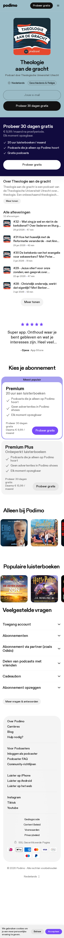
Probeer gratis (41, 5)
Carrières (13, 727)
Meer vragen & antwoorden (21, 701)
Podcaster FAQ (17, 759)
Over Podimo (15, 721)
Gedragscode (32, 819)
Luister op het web (19, 786)
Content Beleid (32, 824)
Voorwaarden (32, 830)
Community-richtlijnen (21, 764)
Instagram (14, 797)
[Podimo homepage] (10, 5)
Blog (10, 732)
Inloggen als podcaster (22, 754)
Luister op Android (19, 781)
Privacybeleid (32, 835)
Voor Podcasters (18, 748)
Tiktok (11, 803)
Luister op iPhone (19, 775)
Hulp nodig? (15, 737)
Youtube (12, 808)
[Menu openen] (58, 5)
